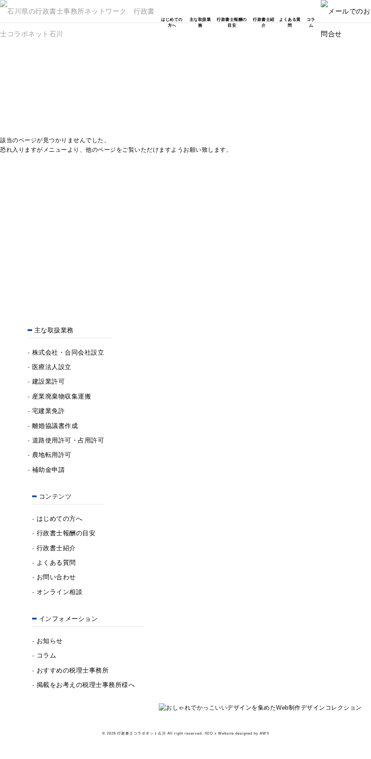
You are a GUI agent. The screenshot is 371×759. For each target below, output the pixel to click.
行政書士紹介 (264, 22)
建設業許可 (48, 381)
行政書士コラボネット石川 (141, 733)
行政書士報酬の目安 (232, 22)
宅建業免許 (48, 410)
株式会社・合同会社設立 (68, 352)
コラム (311, 22)
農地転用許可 (51, 454)
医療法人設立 (51, 366)
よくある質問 (290, 22)
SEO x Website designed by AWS (237, 733)
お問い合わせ (56, 577)
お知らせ (50, 640)
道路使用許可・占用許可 (68, 440)
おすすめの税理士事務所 (73, 670)
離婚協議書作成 (55, 425)
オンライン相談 (60, 592)
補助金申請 (48, 469)
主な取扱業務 (200, 22)
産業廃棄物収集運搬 (61, 396)
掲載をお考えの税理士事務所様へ (86, 684)
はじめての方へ (172, 22)
